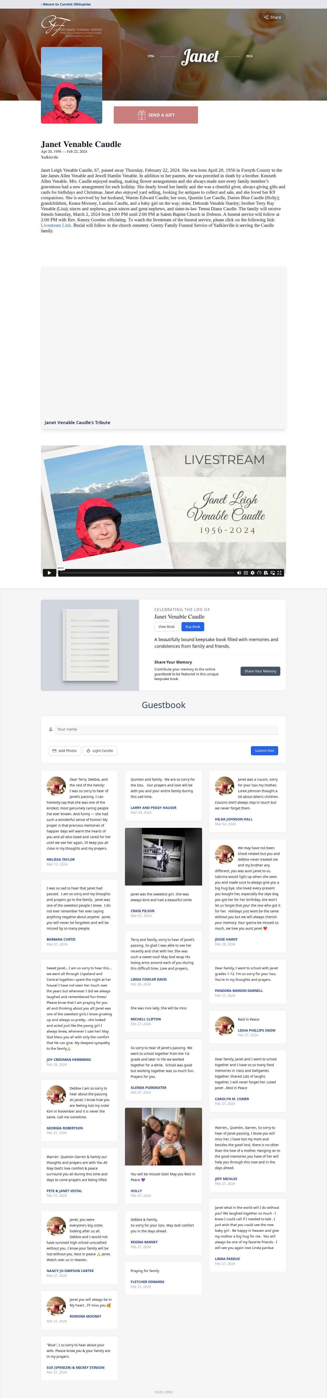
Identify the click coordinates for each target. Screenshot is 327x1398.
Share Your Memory (260, 671)
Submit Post (264, 750)
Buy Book (193, 626)
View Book (166, 626)
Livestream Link (56, 225)
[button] (163, 857)
